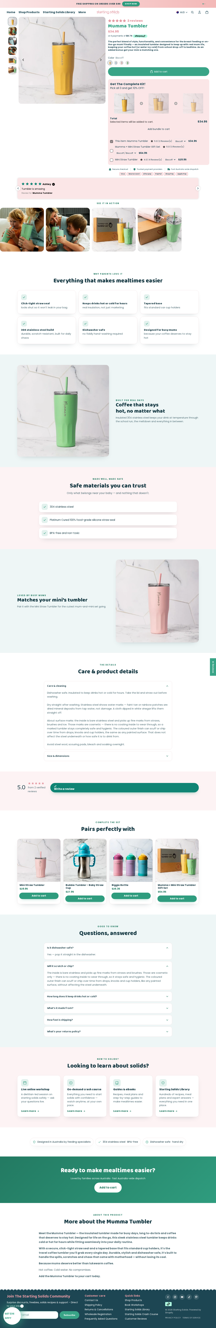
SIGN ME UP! (141, 685)
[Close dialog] (169, 629)
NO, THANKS (140, 694)
